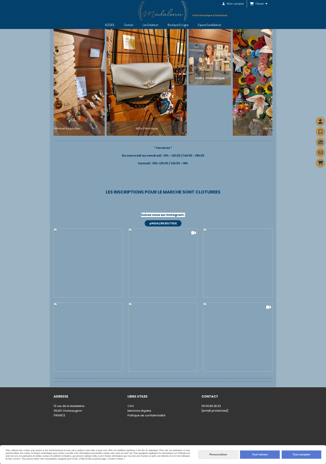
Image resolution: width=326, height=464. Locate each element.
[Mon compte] (320, 121)
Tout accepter (301, 454)
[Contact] (320, 152)
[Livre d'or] (320, 132)
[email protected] (214, 410)
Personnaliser (218, 454)
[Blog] (320, 142)
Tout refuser (260, 454)
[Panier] (320, 163)
